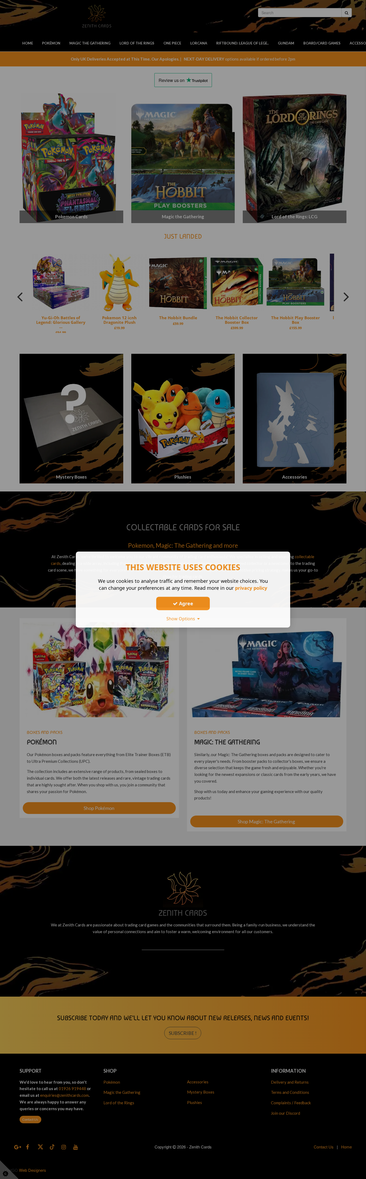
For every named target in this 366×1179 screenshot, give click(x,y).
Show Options (181, 619)
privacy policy (251, 588)
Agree (185, 603)
